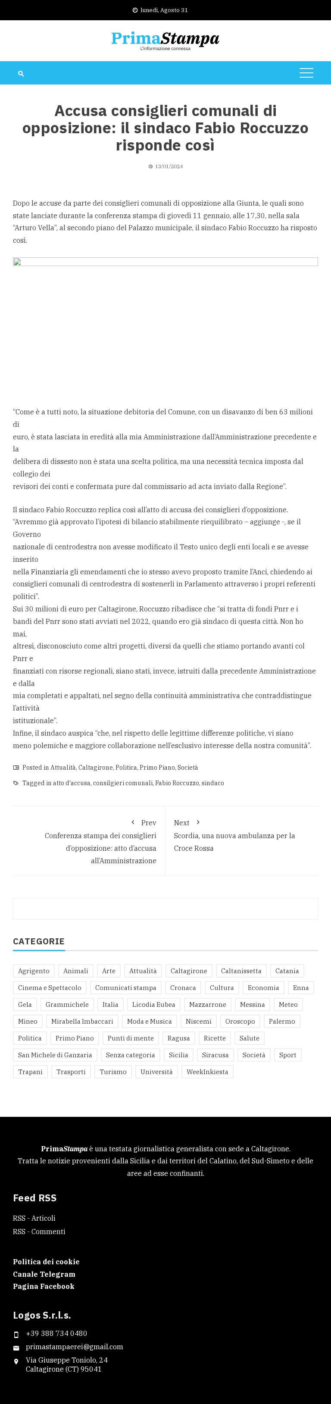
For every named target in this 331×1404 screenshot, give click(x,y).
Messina (252, 1004)
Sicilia (178, 1055)
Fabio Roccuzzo (177, 783)
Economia (263, 988)
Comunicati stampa (125, 988)
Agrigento (34, 971)
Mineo (27, 1021)
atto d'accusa (72, 783)
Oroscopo (240, 1021)
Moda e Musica (149, 1021)
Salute (249, 1038)
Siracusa (215, 1055)
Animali (75, 971)
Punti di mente (131, 1038)
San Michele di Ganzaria (55, 1055)
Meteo (288, 1004)
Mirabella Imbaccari (82, 1021)
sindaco (213, 783)
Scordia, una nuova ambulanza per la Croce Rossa (234, 835)
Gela (25, 1004)
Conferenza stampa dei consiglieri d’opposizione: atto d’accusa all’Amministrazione (100, 841)
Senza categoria (130, 1055)
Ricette (215, 1038)
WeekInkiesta (207, 1072)
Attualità (63, 767)
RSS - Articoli (34, 1218)
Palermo (282, 1021)
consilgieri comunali (123, 783)
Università (157, 1072)
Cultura (222, 988)
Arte (109, 971)
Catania (287, 971)
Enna (301, 988)
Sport (288, 1055)
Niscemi (199, 1021)
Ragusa (179, 1038)
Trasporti (71, 1072)
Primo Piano (157, 767)
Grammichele (67, 1004)
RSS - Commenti (39, 1231)
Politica (126, 767)
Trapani (30, 1072)
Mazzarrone (207, 1004)
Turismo (113, 1072)
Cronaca (183, 988)
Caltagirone (95, 767)
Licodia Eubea (153, 1004)
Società (188, 767)
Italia (111, 1004)
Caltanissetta (241, 971)
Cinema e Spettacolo (49, 988)
